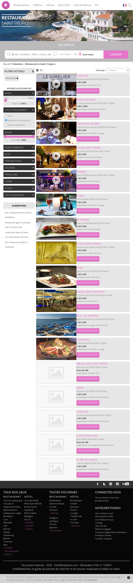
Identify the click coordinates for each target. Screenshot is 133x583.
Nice (5, 544)
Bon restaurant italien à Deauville (16, 244)
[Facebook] (97, 484)
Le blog (98, 522)
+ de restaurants (11, 551)
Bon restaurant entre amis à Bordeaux (18, 215)
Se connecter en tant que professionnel (107, 499)
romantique (55, 500)
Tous (10, 115)
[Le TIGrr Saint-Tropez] (56, 253)
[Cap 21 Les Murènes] (56, 325)
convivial (74, 522)
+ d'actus (7, 554)
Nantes (6, 532)
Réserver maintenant (88, 90)
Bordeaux (8, 516)
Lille (5, 525)
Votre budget (65, 54)
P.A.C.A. (27, 519)
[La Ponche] (56, 421)
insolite (52, 506)
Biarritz (6, 538)
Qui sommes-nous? (104, 513)
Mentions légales (103, 529)
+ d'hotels (29, 525)
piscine (73, 509)
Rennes (7, 528)
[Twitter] (104, 484)
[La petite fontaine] (56, 445)
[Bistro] (56, 277)
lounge (74, 513)
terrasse (53, 509)
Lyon (5, 519)
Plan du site (100, 525)
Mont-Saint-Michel (33, 503)
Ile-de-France (30, 506)
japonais (53, 527)
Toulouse (7, 541)
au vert (73, 519)
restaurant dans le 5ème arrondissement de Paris (16, 234)
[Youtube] (126, 484)
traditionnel (76, 516)
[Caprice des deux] (56, 109)
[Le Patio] (56, 205)
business (74, 506)
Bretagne (28, 516)
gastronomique (56, 503)
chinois (52, 524)
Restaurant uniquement (19, 120)
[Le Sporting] (56, 349)
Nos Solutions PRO (104, 516)
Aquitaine (28, 509)
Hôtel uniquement (16, 124)
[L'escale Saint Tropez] (56, 157)
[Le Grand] (56, 181)
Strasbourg (8, 535)
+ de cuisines (55, 530)
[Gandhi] (56, 397)
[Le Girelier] (56, 85)
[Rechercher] (130, 5)
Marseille (7, 522)
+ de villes (7, 547)
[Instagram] (117, 484)
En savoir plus (91, 579)
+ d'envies (54, 513)
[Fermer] (129, 578)
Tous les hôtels (31, 500)
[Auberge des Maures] (56, 133)
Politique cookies (103, 535)
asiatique (53, 521)
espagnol (53, 517)
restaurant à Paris (11, 506)
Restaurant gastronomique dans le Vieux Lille (18, 224)
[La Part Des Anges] (56, 469)
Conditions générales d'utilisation (111, 532)
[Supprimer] (17, 78)
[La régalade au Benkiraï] (56, 301)
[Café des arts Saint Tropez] (56, 373)
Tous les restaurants (13, 500)
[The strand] (56, 229)
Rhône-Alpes (30, 513)
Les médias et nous (104, 519)
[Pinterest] (110, 484)
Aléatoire (113, 70)
